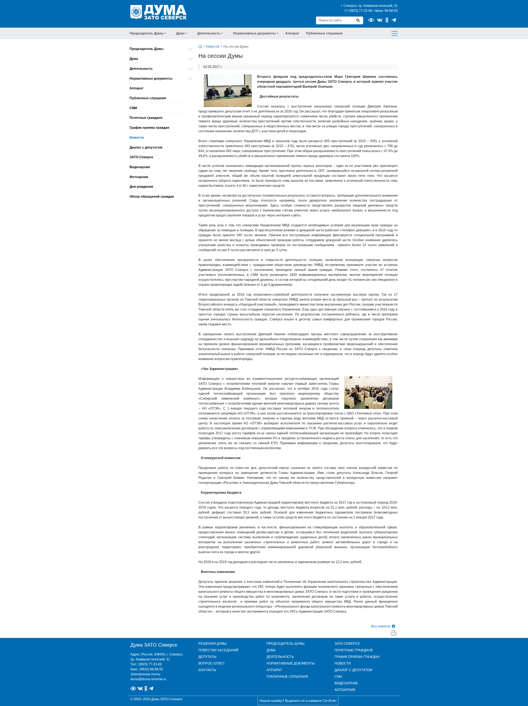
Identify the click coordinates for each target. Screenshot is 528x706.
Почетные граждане (146, 117)
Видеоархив (140, 167)
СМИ (133, 108)
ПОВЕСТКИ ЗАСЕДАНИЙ (218, 650)
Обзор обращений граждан (152, 196)
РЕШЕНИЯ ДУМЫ (212, 643)
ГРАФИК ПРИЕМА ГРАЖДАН (357, 657)
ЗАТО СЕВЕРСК (347, 643)
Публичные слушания (324, 33)
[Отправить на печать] (393, 633)
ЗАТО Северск (141, 157)
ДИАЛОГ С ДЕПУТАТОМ (353, 670)
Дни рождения (141, 186)
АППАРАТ (274, 670)
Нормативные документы (151, 78)
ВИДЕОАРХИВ (346, 683)
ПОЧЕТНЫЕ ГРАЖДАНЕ (354, 650)
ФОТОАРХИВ (345, 690)
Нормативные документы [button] (254, 33)
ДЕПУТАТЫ (207, 657)
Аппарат (292, 33)
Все (380, 626)
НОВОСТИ (343, 663)
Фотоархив (139, 177)
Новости (137, 137)
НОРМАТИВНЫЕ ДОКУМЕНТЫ (290, 663)
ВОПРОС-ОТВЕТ (211, 663)
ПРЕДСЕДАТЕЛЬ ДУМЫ (285, 643)
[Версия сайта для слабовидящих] (371, 20)
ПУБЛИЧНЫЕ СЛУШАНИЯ (287, 676)
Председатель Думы (147, 49)
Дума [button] (180, 33)
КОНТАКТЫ (207, 670)
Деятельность (141, 68)
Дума (134, 58)
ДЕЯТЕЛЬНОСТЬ (280, 657)
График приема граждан (149, 127)
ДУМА (271, 650)
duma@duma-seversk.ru (148, 679)
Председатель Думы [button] (147, 33)
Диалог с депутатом (146, 147)
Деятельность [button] (208, 33)
